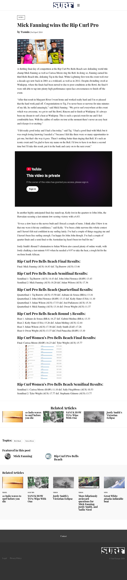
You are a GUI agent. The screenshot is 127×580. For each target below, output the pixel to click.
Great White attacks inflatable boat (114, 492)
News (21, 17)
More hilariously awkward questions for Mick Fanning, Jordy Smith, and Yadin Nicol (89, 496)
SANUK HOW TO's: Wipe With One (63, 416)
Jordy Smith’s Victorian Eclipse (104, 416)
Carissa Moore (29, 441)
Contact (63, 536)
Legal (4, 558)
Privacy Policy (16, 558)
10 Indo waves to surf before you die (22, 416)
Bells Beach (17, 441)
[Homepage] (113, 549)
